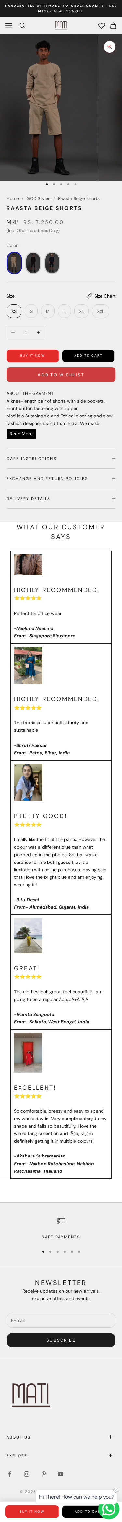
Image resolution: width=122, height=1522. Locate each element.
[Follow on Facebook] (10, 1474)
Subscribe (61, 1340)
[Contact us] (108, 1508)
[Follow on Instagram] (26, 1474)
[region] (61, 1228)
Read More (21, 434)
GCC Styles (38, 198)
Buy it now (32, 355)
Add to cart (88, 355)
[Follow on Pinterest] (43, 1474)
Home (13, 198)
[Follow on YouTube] (60, 1474)
